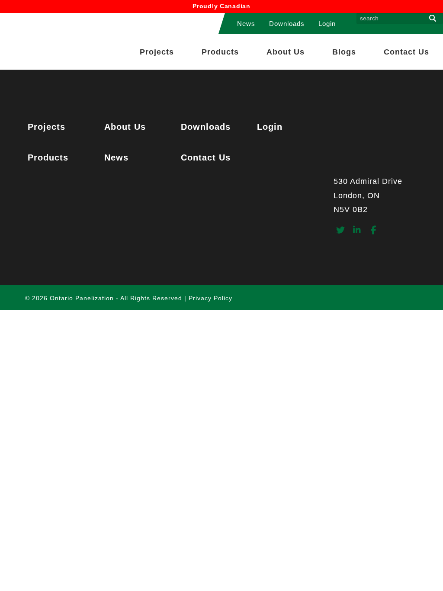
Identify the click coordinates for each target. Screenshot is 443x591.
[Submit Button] (432, 18)
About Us (285, 52)
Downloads (287, 23)
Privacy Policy (210, 298)
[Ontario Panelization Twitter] (340, 230)
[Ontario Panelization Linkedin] (357, 230)
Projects (157, 52)
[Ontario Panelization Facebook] (373, 230)
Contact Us (406, 52)
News (246, 23)
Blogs (344, 52)
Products (220, 52)
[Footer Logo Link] (378, 145)
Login (327, 23)
